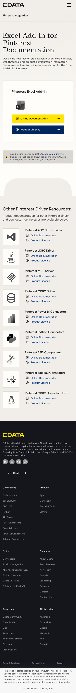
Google (43, 627)
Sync (42, 495)
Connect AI (45, 500)
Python (6, 511)
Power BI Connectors (14, 533)
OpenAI (44, 644)
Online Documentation (44, 235)
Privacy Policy (38, 663)
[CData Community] (25, 461)
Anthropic (45, 616)
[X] (12, 461)
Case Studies (10, 622)
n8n (42, 638)
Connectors (9, 558)
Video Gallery (10, 649)
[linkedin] (5, 461)
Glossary (7, 644)
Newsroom (45, 569)
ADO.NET (7, 506)
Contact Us (46, 597)
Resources (8, 633)
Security (60, 663)
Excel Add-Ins (10, 528)
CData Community (51, 153)
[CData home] (16, 5)
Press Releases (47, 564)
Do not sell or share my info (38, 688)
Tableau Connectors (13, 539)
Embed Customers (13, 575)
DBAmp (44, 511)
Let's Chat (13, 473)
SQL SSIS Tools (47, 506)
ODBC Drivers (10, 495)
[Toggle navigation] (68, 5)
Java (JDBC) (9, 500)
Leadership (46, 580)
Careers (44, 591)
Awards (44, 575)
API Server (8, 517)
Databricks (45, 622)
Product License (40, 240)
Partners (44, 586)
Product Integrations (14, 564)
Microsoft (45, 633)
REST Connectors (12, 522)
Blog (5, 627)
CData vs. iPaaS (11, 580)
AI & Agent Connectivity (15, 569)
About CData (46, 558)
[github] (18, 461)
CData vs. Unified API (14, 586)
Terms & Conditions (11, 663)
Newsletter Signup (12, 638)
